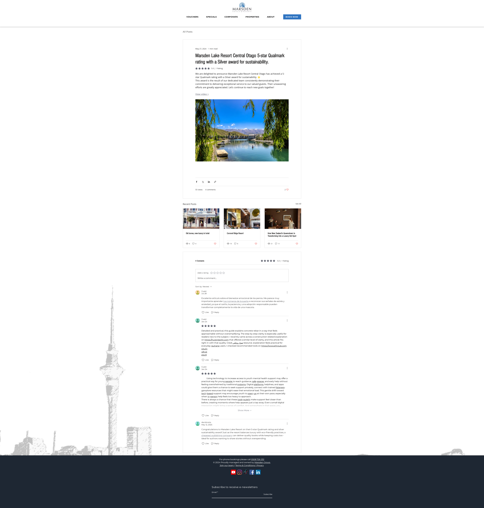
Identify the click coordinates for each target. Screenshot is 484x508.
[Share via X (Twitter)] (203, 182)
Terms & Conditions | (246, 465)
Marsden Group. (262, 462)
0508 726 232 (257, 459)
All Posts (187, 31)
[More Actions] (287, 292)
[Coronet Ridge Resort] (242, 218)
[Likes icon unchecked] (203, 312)
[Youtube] (233, 472)
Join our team (227, 465)
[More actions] (287, 48)
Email (214, 492)
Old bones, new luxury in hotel (197, 233)
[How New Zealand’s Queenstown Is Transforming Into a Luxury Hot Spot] (283, 218)
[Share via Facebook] (196, 182)
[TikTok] (245, 472)
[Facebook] (251, 472)
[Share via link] (215, 182)
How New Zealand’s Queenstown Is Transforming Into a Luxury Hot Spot (282, 234)
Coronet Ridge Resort (235, 233)
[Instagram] (239, 472)
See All (298, 204)
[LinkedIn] (258, 472)
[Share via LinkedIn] (209, 182)
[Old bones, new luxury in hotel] (201, 218)
